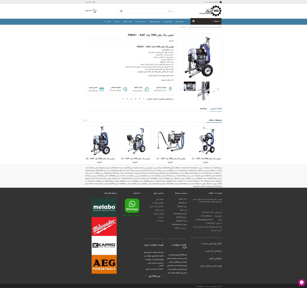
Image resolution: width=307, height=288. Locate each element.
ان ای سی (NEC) (203, 170)
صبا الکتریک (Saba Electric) (131, 178)
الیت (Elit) (183, 210)
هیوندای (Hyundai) (159, 184)
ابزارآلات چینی (158, 168)
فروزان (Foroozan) (105, 178)
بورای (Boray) (164, 173)
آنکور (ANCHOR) (168, 168)
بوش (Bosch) (154, 173)
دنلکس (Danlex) (103, 176)
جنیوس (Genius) (160, 176)
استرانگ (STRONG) (117, 168)
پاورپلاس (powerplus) (132, 173)
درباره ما (117, 21)
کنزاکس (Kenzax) (198, 186)
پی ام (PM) (99, 173)
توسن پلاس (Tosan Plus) (185, 176)
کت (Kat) (92, 184)
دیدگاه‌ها (203, 108)
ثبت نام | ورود (89, 2)
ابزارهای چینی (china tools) (143, 168)
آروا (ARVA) (218, 168)
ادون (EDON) (129, 168)
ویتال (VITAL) (136, 184)
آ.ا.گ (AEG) (209, 168)
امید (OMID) (213, 170)
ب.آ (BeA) (218, 173)
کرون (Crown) (209, 186)
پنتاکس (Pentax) (118, 173)
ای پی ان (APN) (173, 170)
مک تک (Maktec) (126, 181)
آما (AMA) (178, 168)
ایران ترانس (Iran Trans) (133, 170)
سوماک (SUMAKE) (157, 178)
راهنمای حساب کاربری (156, 206)
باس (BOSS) (210, 173)
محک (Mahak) (138, 181)
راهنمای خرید (167, 21)
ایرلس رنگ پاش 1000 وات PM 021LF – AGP (169, 158)
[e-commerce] (210, 10)
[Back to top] (3, 284)
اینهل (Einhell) (90, 170)
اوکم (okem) (193, 170)
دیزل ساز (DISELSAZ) (215, 178)
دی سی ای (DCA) (91, 176)
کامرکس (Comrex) (102, 184)
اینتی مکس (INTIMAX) (103, 170)
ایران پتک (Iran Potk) (149, 170)
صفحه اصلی (179, 21)
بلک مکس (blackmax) (177, 173)
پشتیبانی (131, 215)
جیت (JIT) (124, 176)
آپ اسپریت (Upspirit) (197, 168)
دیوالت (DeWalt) (201, 178)
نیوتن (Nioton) (211, 184)
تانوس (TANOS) (210, 176)
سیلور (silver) (145, 178)
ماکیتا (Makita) (171, 181)
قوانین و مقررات (158, 213)
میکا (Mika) (100, 181)
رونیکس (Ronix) (180, 178)
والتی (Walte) (146, 184)
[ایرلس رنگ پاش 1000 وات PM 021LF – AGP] (170, 141)
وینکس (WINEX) (125, 184)
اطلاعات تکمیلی (216, 108)
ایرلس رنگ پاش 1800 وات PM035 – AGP (99, 158)
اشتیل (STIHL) (93, 168)
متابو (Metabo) (149, 181)
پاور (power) (144, 173)
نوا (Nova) (92, 181)
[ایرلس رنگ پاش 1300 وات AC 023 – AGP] (135, 141)
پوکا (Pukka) (108, 173)
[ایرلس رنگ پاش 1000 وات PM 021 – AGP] (205, 141)
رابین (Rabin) (190, 178)
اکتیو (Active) (184, 170)
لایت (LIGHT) (182, 181)
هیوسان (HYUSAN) (172, 184)
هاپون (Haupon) (200, 184)
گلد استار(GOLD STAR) (195, 181)
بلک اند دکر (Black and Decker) (195, 173)
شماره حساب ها (140, 21)
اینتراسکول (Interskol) (118, 170)
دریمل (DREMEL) (114, 176)
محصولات (183, 27)
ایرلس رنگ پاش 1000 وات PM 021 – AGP (205, 158)
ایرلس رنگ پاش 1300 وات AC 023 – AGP (134, 158)
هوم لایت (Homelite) (186, 184)
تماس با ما (107, 21)
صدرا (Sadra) (116, 178)
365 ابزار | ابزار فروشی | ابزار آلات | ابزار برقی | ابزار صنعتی (205, 27)
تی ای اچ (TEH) (171, 176)
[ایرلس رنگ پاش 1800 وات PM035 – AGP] (99, 141)
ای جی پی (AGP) (162, 170)
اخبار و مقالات (127, 21)
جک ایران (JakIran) (147, 176)
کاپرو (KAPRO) (114, 184)
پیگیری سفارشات (154, 21)
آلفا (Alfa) (186, 168)
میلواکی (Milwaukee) (112, 181)
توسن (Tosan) (199, 176)
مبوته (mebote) (160, 181)
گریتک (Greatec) (209, 181)
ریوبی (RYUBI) (168, 178)
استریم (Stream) (105, 168)
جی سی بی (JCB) (134, 176)
